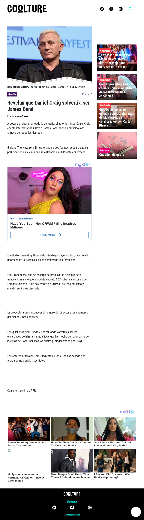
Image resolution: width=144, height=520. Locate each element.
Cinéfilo (12, 94)
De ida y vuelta (129, 511)
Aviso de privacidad (72, 514)
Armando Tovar (20, 116)
